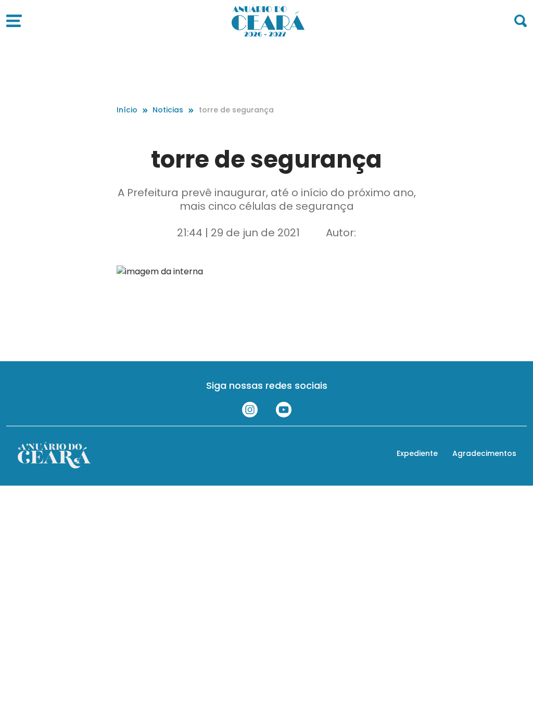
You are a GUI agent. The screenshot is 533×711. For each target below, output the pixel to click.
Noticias (168, 110)
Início (127, 110)
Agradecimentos (484, 453)
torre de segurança (236, 110)
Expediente (417, 453)
